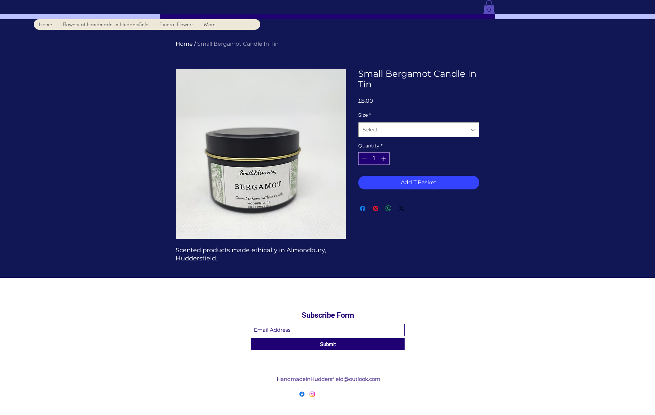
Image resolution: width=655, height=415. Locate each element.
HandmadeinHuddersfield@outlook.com (328, 379)
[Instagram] (312, 394)
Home (184, 44)
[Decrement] (363, 158)
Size (364, 115)
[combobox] (418, 129)
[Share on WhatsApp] (388, 208)
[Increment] (384, 158)
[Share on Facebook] (363, 208)
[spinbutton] (374, 158)
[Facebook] (302, 394)
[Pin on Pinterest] (376, 208)
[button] (489, 7)
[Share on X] (401, 208)
